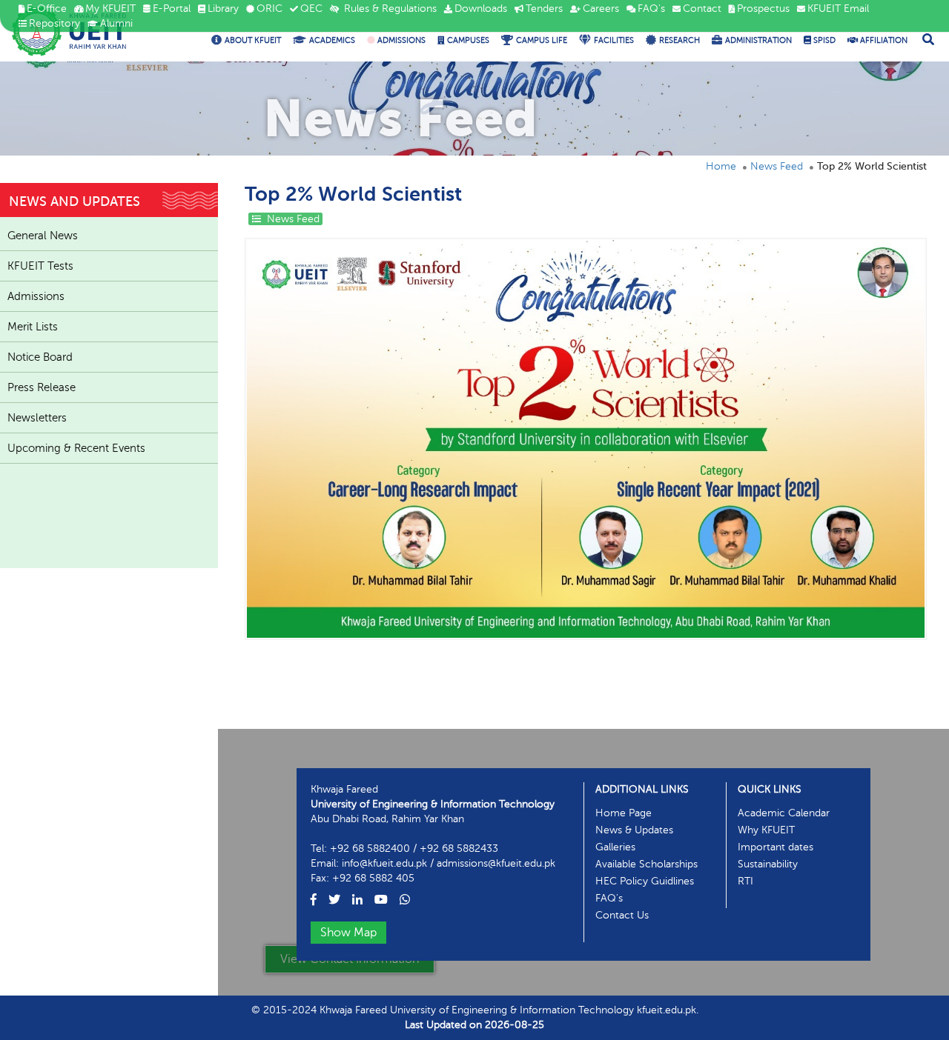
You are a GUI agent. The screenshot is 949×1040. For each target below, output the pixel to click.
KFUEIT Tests (40, 266)
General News (42, 235)
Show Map (348, 932)
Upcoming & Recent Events (76, 448)
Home (721, 166)
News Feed (776, 166)
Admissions (36, 296)
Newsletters (37, 418)
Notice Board (40, 357)
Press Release (41, 387)
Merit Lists (32, 327)
